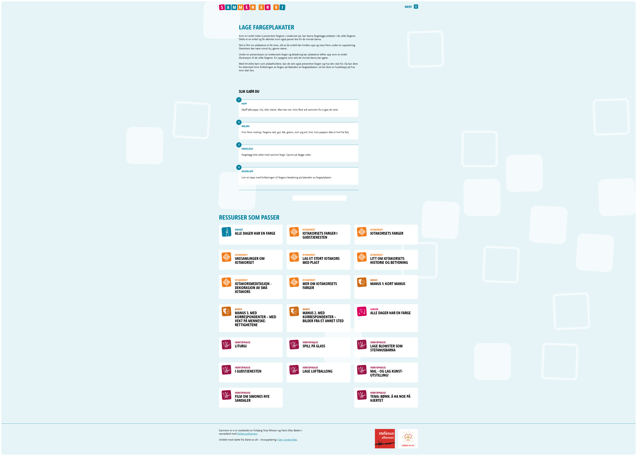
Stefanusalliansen (247, 434)
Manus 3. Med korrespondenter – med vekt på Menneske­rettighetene (255, 319)
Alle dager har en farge (255, 234)
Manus (374, 280)
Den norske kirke (287, 440)
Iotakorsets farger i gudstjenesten (320, 236)
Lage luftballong (317, 372)
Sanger (374, 309)
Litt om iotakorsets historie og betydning (389, 261)
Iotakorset (309, 230)
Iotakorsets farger (386, 234)
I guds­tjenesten (248, 372)
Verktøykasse (242, 342)
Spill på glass (314, 346)
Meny (408, 7)
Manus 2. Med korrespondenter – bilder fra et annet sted (323, 317)
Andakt (239, 230)
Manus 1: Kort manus (387, 284)
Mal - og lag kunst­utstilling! (386, 374)
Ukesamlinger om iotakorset (250, 261)
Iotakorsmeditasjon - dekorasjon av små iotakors (253, 288)
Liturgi (241, 346)
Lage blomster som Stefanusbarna (386, 348)
